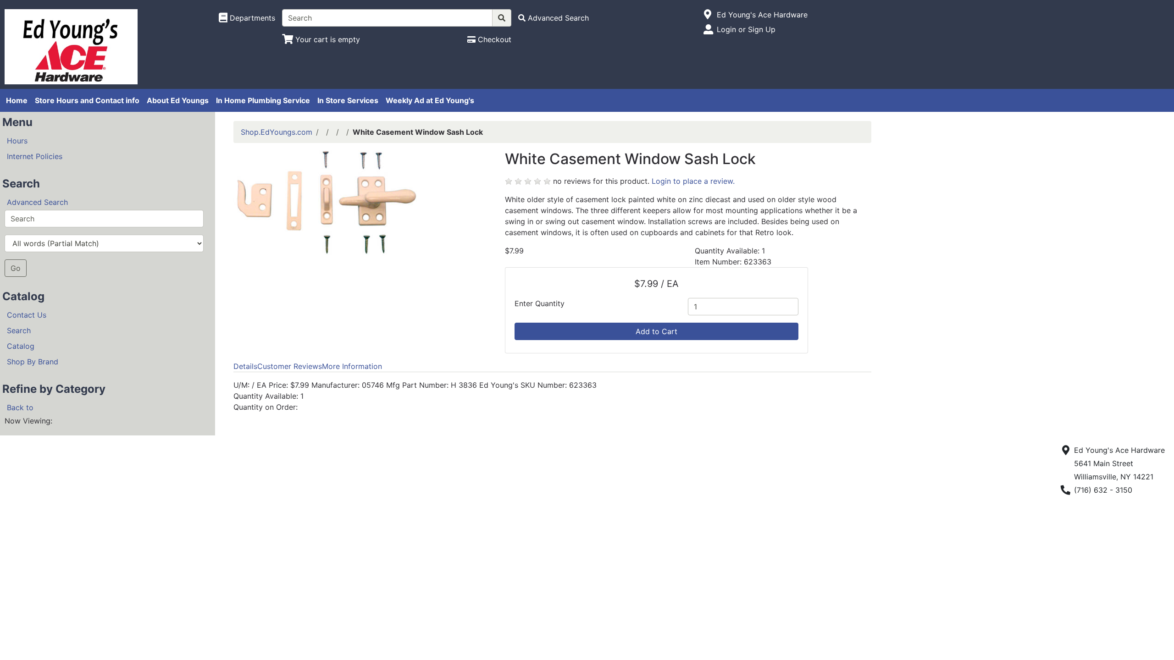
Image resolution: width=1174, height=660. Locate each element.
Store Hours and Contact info (87, 100)
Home (17, 100)
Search (19, 330)
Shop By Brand (32, 361)
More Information (352, 366)
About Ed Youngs (178, 100)
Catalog (20, 346)
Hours (17, 140)
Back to (20, 407)
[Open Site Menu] (708, 14)
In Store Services (347, 100)
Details (245, 366)
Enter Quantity (540, 303)
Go (16, 268)
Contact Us (26, 314)
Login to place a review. (693, 181)
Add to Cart (656, 331)
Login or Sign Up (746, 29)
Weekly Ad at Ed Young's (430, 100)
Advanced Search (37, 202)
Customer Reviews (289, 366)
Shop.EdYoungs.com (276, 132)
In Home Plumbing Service (263, 100)
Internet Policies (34, 156)
